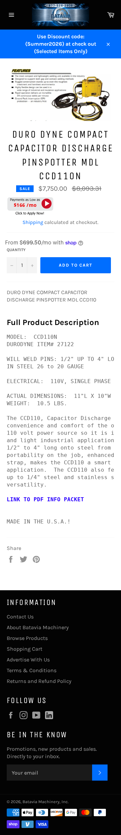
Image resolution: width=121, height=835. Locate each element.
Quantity (16, 249)
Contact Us (20, 616)
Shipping (33, 222)
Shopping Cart (24, 649)
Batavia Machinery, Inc (45, 801)
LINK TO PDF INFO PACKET (45, 499)
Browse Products (27, 638)
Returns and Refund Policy (39, 681)
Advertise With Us (28, 659)
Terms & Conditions (31, 670)
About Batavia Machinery (38, 627)
